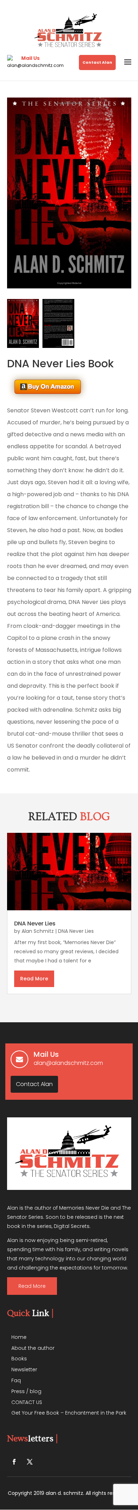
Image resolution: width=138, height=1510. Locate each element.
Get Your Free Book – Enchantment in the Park (68, 1412)
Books (19, 1358)
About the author (32, 1348)
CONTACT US (26, 1402)
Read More (32, 1286)
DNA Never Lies (35, 923)
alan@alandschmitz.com (35, 65)
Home (19, 1337)
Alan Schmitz (38, 931)
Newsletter (24, 1369)
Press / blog (26, 1391)
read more (34, 978)
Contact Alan (97, 62)
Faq (16, 1380)
